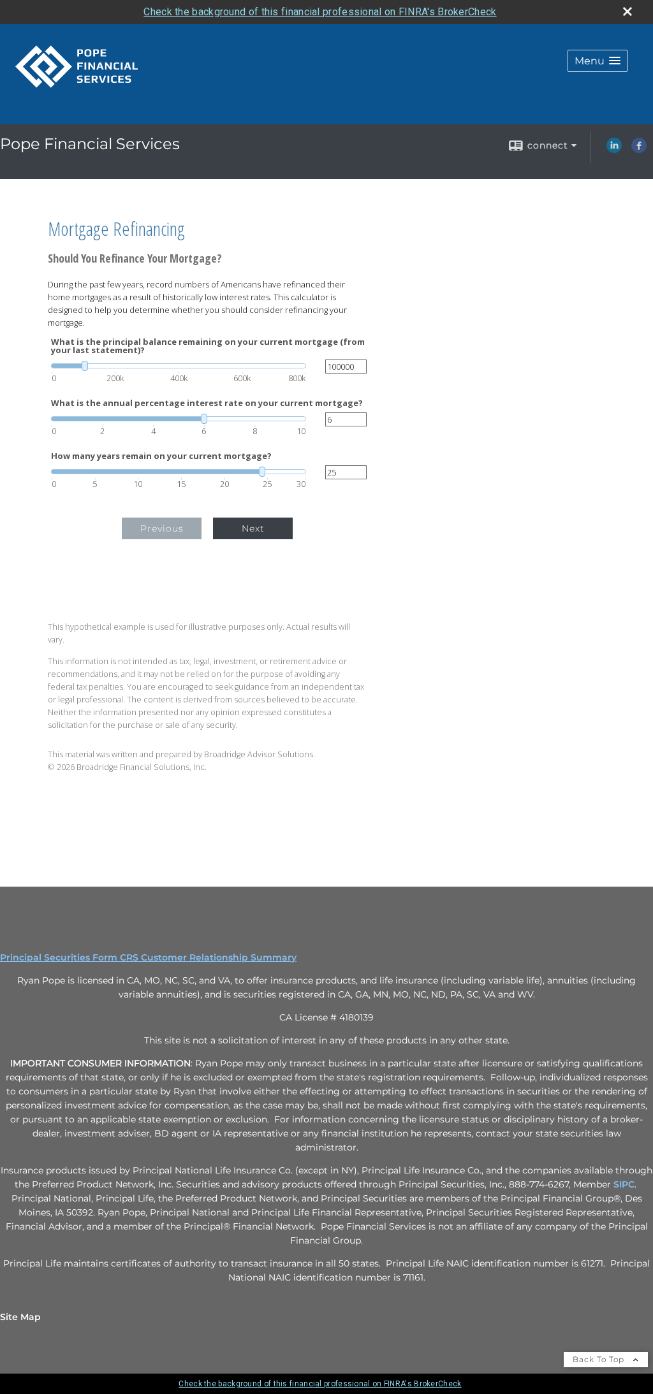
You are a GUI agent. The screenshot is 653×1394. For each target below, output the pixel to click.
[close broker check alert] (627, 11)
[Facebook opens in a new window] (639, 150)
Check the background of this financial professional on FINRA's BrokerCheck (319, 12)
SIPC (624, 1184)
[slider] (178, 365)
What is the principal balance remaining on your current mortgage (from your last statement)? (208, 346)
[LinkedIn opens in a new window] (614, 150)
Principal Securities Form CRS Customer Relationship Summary (148, 957)
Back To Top (600, 1359)
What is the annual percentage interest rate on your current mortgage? (207, 403)
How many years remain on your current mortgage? (161, 456)
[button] (597, 61)
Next (253, 528)
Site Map (20, 1317)
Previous (162, 528)
